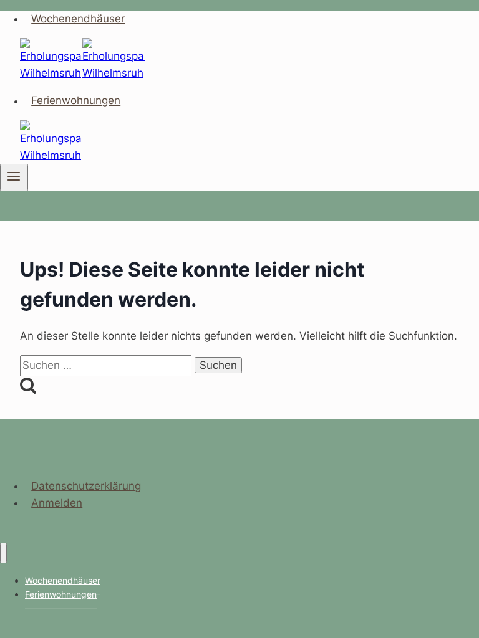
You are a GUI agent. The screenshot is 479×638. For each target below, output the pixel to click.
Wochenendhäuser (78, 18)
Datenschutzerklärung (86, 486)
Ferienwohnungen (75, 101)
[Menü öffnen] (14, 177)
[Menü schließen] (3, 553)
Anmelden (56, 503)
